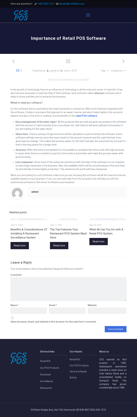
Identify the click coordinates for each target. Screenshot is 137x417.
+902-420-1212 (46, 3)
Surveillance (46, 381)
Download (45, 374)
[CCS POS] (21, 15)
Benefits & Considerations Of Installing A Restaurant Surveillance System (29, 233)
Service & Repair (78, 371)
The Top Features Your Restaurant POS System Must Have (68, 233)
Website (92, 305)
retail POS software (86, 115)
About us (104, 351)
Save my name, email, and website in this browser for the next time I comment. (54, 321)
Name (15, 305)
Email (53, 305)
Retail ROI (45, 361)
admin (53, 70)
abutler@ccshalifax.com (72, 3)
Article (73, 377)
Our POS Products (49, 367)
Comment (16, 275)
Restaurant (46, 388)
